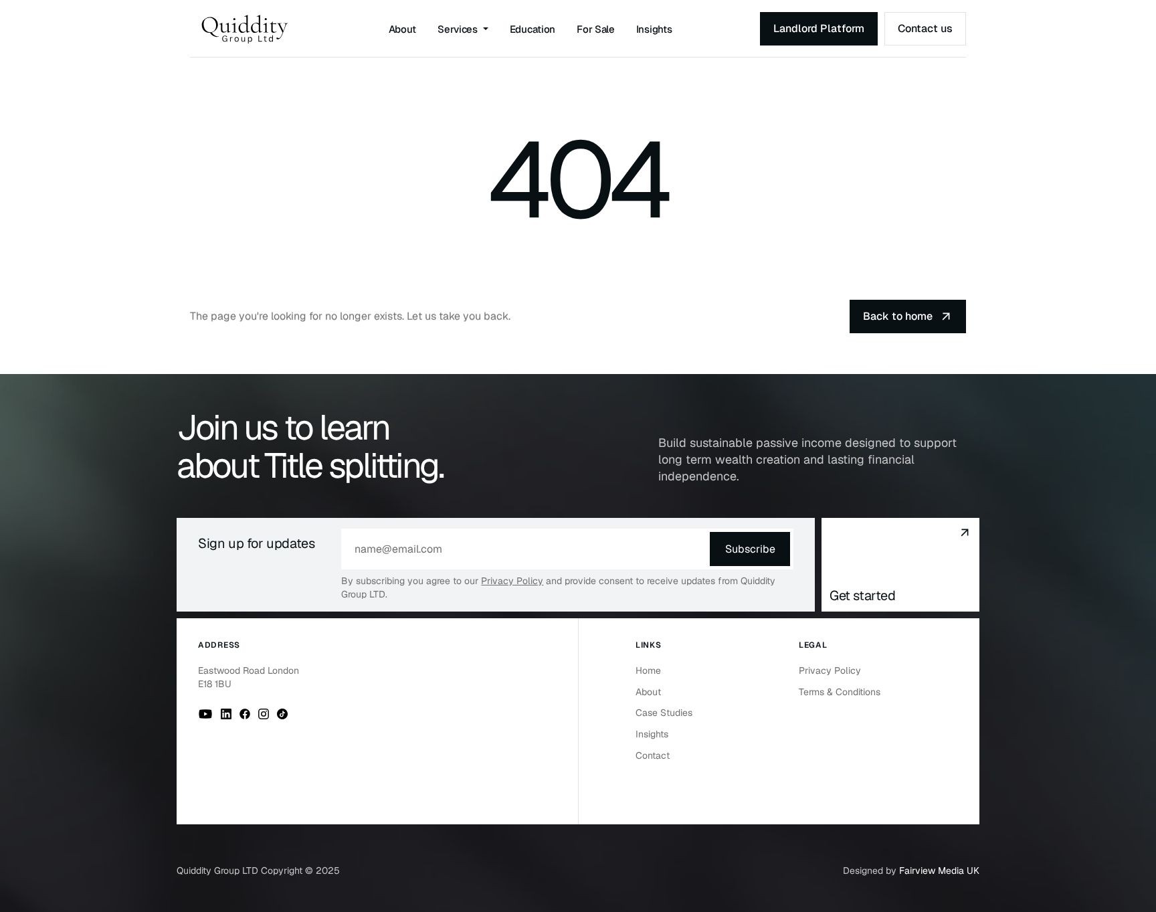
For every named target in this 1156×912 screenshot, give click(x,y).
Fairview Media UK (939, 870)
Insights (654, 29)
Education (532, 29)
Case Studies (664, 713)
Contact (653, 755)
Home (648, 670)
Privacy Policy (512, 581)
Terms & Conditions (839, 692)
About (403, 29)
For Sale (596, 29)
